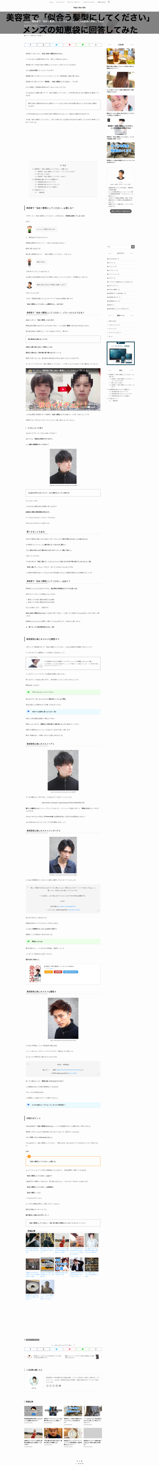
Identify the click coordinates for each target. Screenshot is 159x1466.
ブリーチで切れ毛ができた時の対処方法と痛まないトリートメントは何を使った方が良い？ (76, 1251)
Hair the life (80, 7)
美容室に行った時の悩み (32, 25)
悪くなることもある (44, 174)
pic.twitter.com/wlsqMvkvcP (67, 906)
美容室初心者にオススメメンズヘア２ (49, 184)
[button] (30, 44)
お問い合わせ (112, 321)
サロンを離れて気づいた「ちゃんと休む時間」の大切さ (91, 1274)
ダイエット (113, 270)
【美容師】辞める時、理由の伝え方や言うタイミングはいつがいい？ (76, 1274)
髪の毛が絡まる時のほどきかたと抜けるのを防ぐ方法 (32, 1250)
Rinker (51, 968)
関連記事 (41, 192)
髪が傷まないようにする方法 (119, 308)
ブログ (112, 278)
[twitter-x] (53, 1386)
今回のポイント (40, 190)
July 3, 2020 (72, 1073)
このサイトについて (114, 325)
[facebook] (50, 1386)
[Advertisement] (63, 142)
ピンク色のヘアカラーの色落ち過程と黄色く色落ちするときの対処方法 (91, 1250)
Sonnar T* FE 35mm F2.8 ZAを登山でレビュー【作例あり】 (47, 1274)
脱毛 (111, 305)
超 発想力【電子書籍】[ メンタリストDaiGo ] (59, 966)
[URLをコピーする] (96, 44)
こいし (33, 1388)
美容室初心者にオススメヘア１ (47, 182)
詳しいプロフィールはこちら (121, 211)
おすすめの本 (114, 259)
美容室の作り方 (114, 297)
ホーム (111, 336)
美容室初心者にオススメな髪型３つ (46, 179)
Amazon (48, 972)
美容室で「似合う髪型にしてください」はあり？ (52, 176)
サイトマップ (112, 328)
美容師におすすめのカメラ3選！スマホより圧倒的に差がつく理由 (33, 1274)
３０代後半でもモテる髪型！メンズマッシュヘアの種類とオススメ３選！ (68, 661)
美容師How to (114, 301)
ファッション (114, 274)
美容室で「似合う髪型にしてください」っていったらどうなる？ (56, 171)
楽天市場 (58, 972)
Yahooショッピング (70, 972)
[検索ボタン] (109, 2)
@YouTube (77, 1070)
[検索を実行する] (133, 247)
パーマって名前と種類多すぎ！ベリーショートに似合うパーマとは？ (47, 1297)
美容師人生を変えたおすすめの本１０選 (61, 1273)
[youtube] (60, 1386)
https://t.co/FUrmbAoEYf (65, 1070)
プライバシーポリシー (115, 332)
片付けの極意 (114, 289)
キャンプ (112, 266)
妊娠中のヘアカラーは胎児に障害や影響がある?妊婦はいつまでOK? (62, 1250)
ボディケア (113, 285)
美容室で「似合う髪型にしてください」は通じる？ (51, 169)
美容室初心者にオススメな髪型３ (47, 187)
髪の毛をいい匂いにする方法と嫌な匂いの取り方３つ (47, 1250)
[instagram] (57, 1386)
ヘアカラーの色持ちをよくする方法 (120, 282)
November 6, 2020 (74, 910)
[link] (47, 1386)
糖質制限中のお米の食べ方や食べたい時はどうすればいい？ (32, 1297)
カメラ (112, 262)
